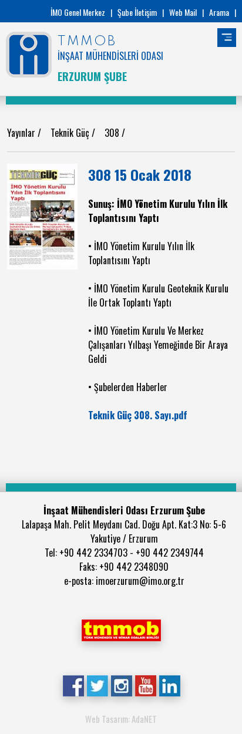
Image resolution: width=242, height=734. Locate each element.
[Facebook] (73, 685)
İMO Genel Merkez (78, 12)
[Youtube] (145, 685)
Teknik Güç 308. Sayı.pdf (137, 415)
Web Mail (183, 12)
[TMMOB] (121, 629)
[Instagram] (121, 685)
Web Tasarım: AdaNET (121, 718)
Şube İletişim (137, 12)
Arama (219, 12)
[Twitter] (97, 685)
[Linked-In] (169, 685)
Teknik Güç (71, 133)
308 (113, 133)
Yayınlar (22, 133)
